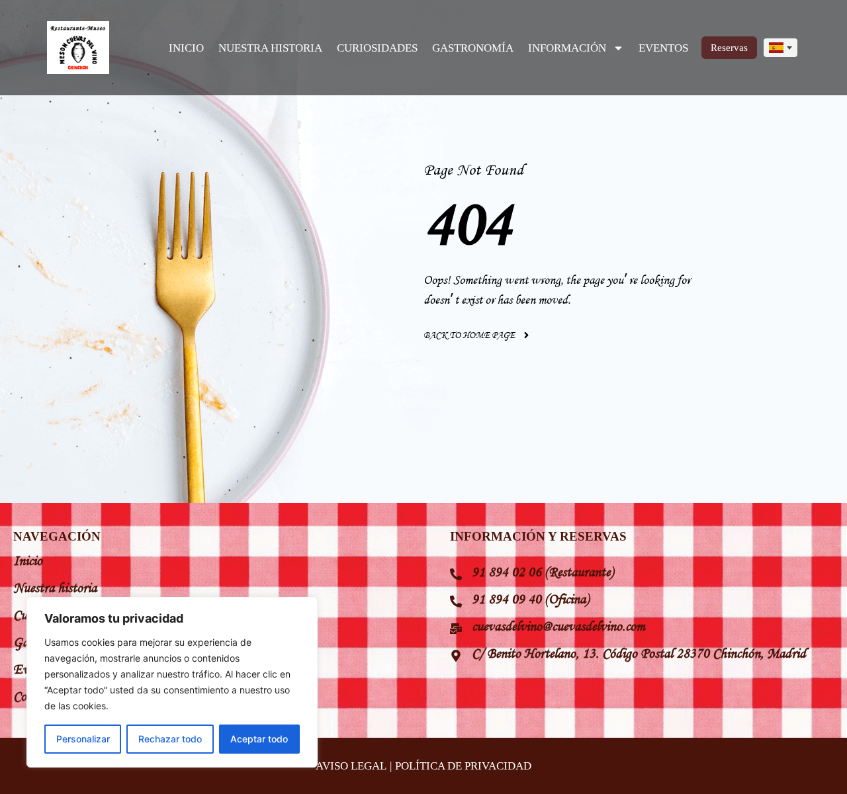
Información (567, 48)
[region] (172, 682)
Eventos (663, 48)
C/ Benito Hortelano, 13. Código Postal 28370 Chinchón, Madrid (639, 653)
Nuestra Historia (270, 48)
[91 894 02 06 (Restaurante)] (456, 574)
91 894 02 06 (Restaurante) (542, 571)
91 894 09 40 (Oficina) (530, 598)
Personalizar (83, 738)
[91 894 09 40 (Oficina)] (456, 601)
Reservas (729, 47)
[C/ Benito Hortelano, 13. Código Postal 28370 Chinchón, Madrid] (456, 656)
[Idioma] (780, 48)
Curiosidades (377, 48)
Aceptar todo (259, 738)
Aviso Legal (351, 766)
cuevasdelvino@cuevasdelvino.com (558, 626)
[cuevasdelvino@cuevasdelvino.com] (456, 629)
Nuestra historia (55, 587)
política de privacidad (463, 766)
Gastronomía (472, 48)
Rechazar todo (170, 738)
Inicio (186, 48)
